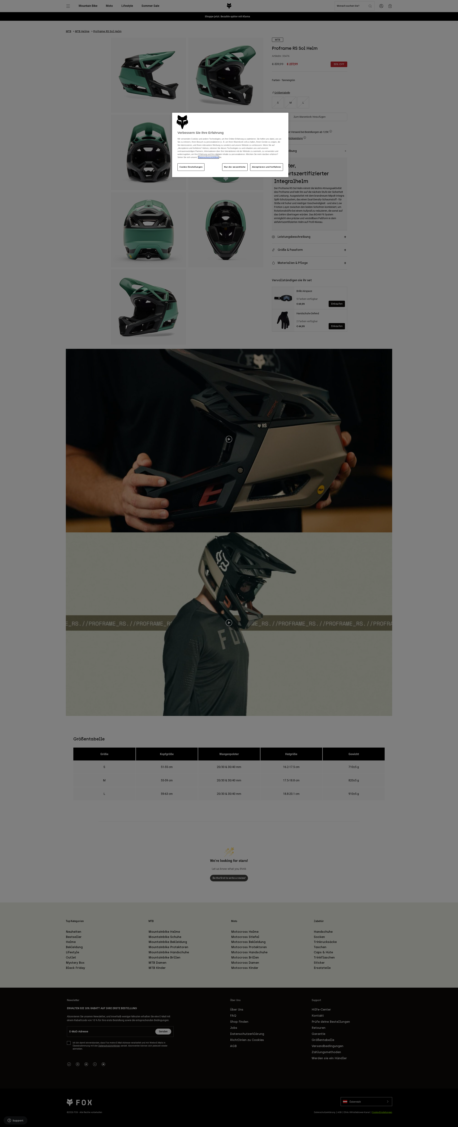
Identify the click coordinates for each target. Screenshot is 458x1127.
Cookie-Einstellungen (191, 167)
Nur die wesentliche (235, 167)
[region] (230, 145)
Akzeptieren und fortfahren (266, 167)
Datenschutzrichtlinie (208, 157)
